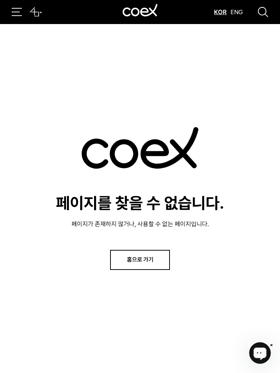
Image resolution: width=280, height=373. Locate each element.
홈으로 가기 (140, 259)
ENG (236, 12)
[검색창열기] (263, 12)
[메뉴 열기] (17, 12)
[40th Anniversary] (35, 12)
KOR (220, 12)
